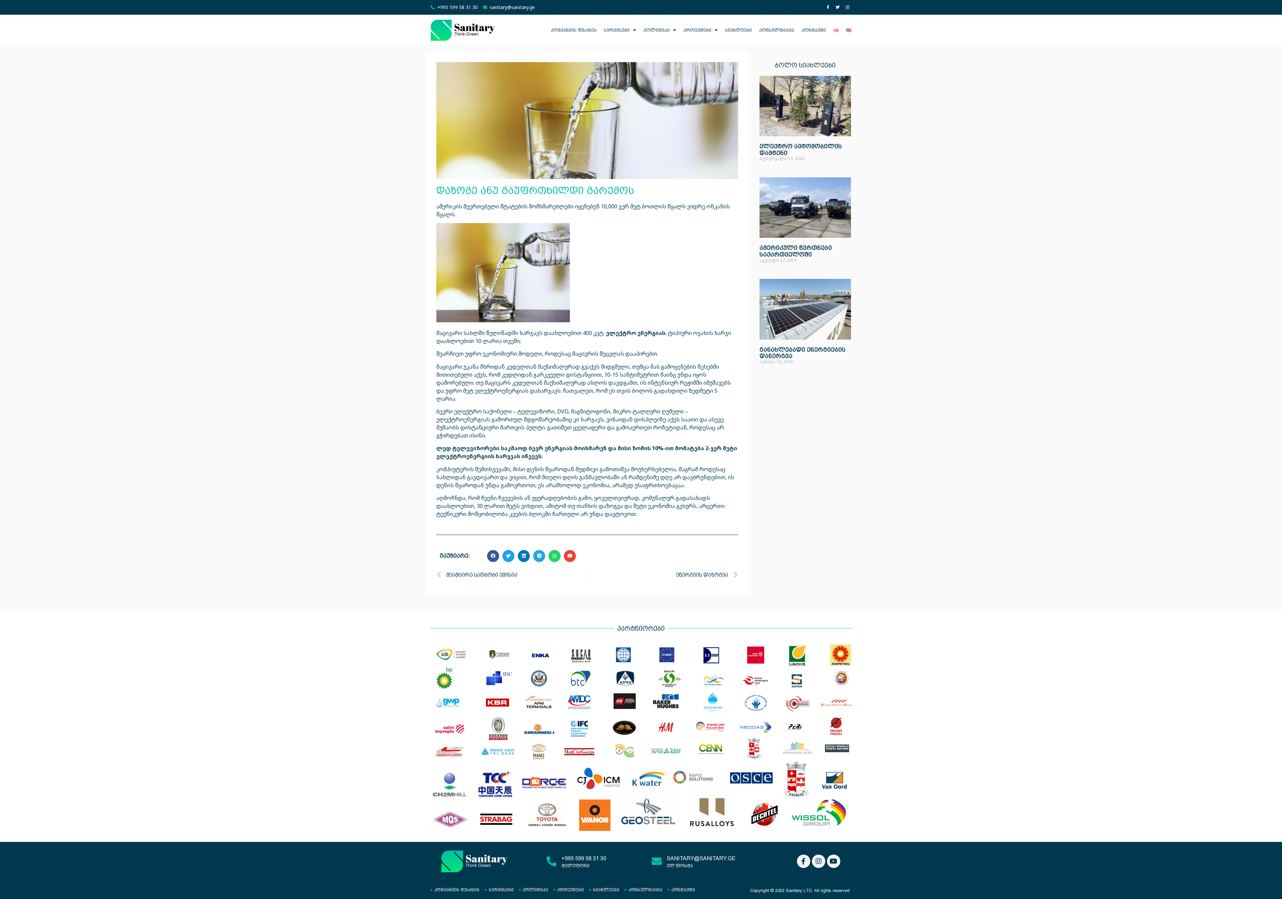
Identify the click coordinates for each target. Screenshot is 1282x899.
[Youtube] (833, 861)
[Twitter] (838, 7)
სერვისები (617, 30)
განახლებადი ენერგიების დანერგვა (803, 353)
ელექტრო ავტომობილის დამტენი (801, 149)
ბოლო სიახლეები (805, 65)
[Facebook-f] (828, 7)
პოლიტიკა (656, 30)
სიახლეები (738, 30)
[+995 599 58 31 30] (552, 861)
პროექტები (697, 30)
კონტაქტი (814, 30)
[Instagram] (847, 7)
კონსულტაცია (776, 30)
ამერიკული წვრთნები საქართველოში (796, 251)
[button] (493, 556)
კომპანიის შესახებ (574, 30)
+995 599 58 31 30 (584, 858)
